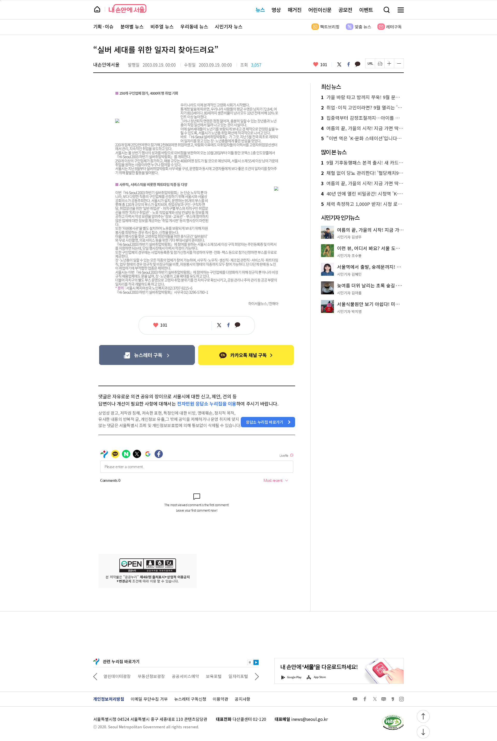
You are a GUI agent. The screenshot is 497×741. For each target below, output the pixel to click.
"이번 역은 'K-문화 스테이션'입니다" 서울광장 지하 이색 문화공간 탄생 (362, 138)
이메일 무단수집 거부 (149, 699)
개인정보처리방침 (108, 699)
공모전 (345, 9)
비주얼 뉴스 (162, 26)
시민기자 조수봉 (349, 255)
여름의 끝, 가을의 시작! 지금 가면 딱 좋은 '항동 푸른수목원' (362, 128)
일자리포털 (238, 676)
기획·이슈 (103, 26)
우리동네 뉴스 (194, 26)
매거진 (295, 9)
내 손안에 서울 (127, 8)
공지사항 (242, 699)
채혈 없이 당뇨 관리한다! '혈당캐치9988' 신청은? (362, 173)
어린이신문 (320, 9)
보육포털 (214, 676)
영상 (276, 9)
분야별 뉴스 (132, 26)
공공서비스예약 (185, 676)
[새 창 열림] (393, 716)
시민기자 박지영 (349, 311)
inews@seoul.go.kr (309, 719)
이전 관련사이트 (95, 676)
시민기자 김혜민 (349, 274)
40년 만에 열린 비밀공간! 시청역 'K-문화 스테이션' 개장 (362, 193)
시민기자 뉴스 (229, 26)
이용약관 (220, 699)
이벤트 (366, 9)
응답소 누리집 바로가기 (264, 422)
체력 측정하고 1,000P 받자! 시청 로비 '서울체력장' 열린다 (362, 204)
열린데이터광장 (117, 676)
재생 (256, 662)
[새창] (146, 355)
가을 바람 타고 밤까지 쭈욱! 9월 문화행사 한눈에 (362, 97)
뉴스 (260, 9)
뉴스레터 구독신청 (190, 699)
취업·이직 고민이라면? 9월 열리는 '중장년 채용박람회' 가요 (362, 107)
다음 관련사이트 (257, 676)
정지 (249, 662)
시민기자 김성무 (349, 236)
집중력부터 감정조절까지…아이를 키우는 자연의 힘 (362, 118)
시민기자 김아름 (349, 292)
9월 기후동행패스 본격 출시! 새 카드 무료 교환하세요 (362, 162)
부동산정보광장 (151, 676)
